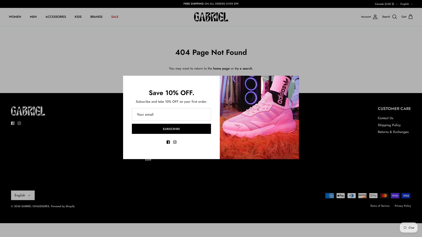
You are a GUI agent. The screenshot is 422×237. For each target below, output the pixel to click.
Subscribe (171, 129)
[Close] (293, 81)
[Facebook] (168, 142)
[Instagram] (174, 142)
